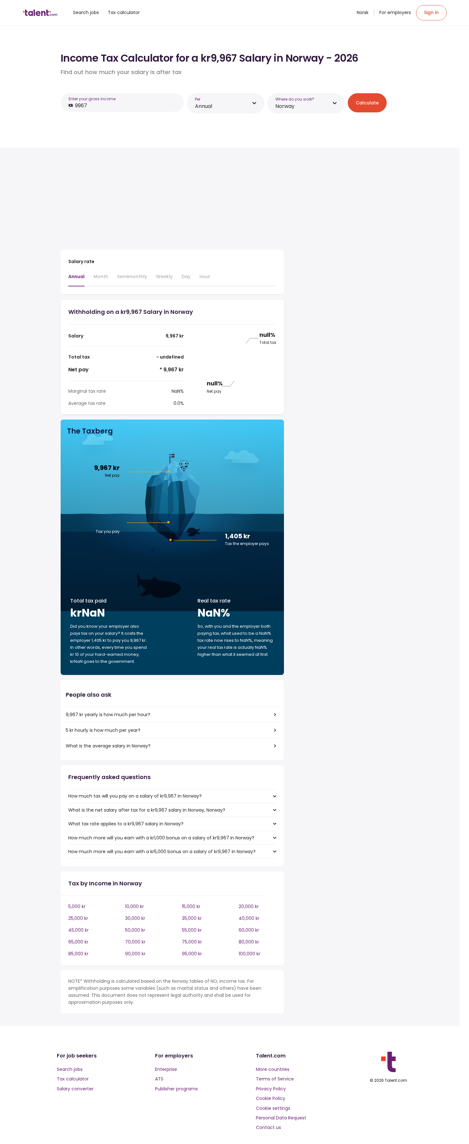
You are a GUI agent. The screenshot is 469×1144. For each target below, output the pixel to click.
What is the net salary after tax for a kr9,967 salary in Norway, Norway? (146, 810)
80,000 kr (249, 942)
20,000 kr (249, 906)
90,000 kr (135, 954)
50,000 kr (135, 930)
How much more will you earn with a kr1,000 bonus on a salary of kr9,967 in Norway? (161, 838)
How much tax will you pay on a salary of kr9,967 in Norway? (135, 796)
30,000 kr (135, 918)
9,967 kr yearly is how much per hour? (108, 714)
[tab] (76, 279)
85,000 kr (78, 954)
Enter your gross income (92, 99)
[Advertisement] (172, 200)
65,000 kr (78, 942)
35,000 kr (192, 918)
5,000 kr (77, 906)
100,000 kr (249, 954)
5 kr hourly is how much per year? (103, 730)
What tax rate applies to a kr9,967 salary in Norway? (125, 824)
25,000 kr (78, 918)
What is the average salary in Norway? (108, 746)
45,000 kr (78, 930)
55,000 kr (192, 930)
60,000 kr (249, 930)
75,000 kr (192, 942)
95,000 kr (192, 954)
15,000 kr (191, 906)
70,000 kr (135, 942)
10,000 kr (134, 906)
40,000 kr (249, 918)
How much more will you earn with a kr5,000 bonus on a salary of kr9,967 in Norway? (162, 851)
